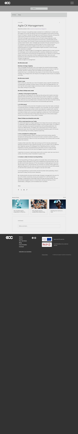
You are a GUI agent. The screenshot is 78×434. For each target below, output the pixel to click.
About (21, 239)
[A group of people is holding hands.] (39, 204)
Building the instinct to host (56, 211)
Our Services (23, 241)
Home (21, 237)
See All (64, 197)
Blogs (19, 14)
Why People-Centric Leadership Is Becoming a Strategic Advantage (39, 211)
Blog (20, 242)
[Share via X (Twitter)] (21, 189)
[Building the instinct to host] (57, 204)
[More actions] (59, 22)
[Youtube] (35, 238)
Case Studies (23, 244)
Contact (21, 246)
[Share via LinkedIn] (24, 189)
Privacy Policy (45, 254)
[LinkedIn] (33, 238)
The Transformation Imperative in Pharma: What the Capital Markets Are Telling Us (20, 211)
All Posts (14, 14)
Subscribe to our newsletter (25, 251)
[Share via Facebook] (18, 189)
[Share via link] (26, 189)
